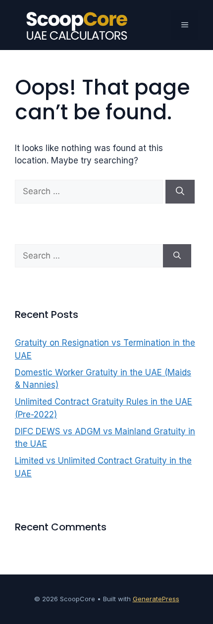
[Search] (180, 192)
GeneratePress (156, 599)
